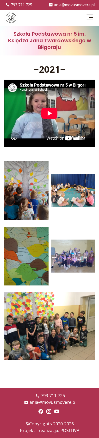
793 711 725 (21, 4)
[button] (90, 17)
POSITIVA (69, 430)
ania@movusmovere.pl (74, 4)
